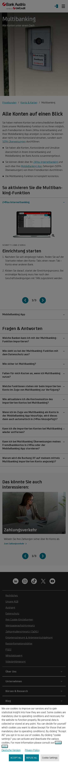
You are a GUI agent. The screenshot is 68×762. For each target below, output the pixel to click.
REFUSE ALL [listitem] (31, 757)
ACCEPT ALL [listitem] (16, 757)
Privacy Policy (32, 750)
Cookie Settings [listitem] (50, 757)
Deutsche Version (11, 750)
